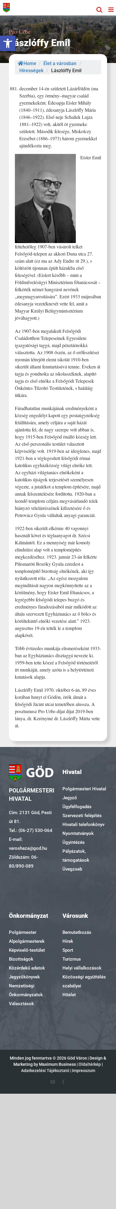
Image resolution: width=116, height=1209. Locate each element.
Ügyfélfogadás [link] (77, 806)
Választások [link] (21, 1003)
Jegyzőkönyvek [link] (24, 977)
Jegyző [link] (69, 797)
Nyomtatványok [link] (78, 833)
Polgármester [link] (22, 932)
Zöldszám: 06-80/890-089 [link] (23, 862)
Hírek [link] (67, 941)
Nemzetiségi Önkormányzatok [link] (26, 990)
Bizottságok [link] (21, 959)
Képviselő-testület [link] (27, 950)
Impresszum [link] (83, 1070)
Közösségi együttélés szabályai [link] (84, 981)
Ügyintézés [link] (73, 842)
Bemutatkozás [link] (76, 932)
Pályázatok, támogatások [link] (75, 856)
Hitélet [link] (69, 994)
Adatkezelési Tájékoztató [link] (45, 1070)
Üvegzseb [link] (72, 869)
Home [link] (29, 63)
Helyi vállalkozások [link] (81, 968)
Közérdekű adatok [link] (27, 968)
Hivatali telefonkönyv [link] (83, 824)
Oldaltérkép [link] (90, 1064)
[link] (7, 43)
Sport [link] (67, 950)
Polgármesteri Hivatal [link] (84, 789)
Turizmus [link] (71, 959)
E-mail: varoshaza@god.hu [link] (28, 844)
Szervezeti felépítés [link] (82, 815)
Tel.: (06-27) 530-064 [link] (30, 830)
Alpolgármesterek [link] (27, 941)
